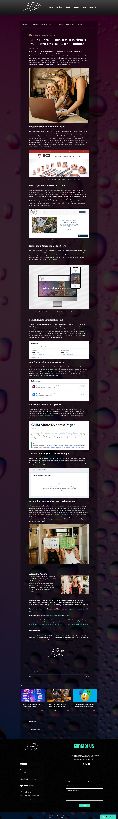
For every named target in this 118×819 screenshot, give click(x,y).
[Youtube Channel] (89, 764)
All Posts (24, 24)
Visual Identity (70, 24)
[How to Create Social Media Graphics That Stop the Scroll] (59, 695)
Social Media (59, 24)
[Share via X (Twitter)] (34, 672)
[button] (59, 7)
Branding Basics (46, 24)
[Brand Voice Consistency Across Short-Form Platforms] (33, 695)
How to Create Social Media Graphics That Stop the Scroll (58, 706)
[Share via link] (42, 672)
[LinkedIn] (86, 764)
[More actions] (88, 35)
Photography (34, 24)
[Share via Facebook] (30, 672)
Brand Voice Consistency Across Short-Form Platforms (31, 706)
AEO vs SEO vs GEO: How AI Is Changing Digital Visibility (84, 706)
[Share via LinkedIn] (38, 672)
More (80, 24)
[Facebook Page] (80, 764)
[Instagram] (83, 764)
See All (95, 685)
